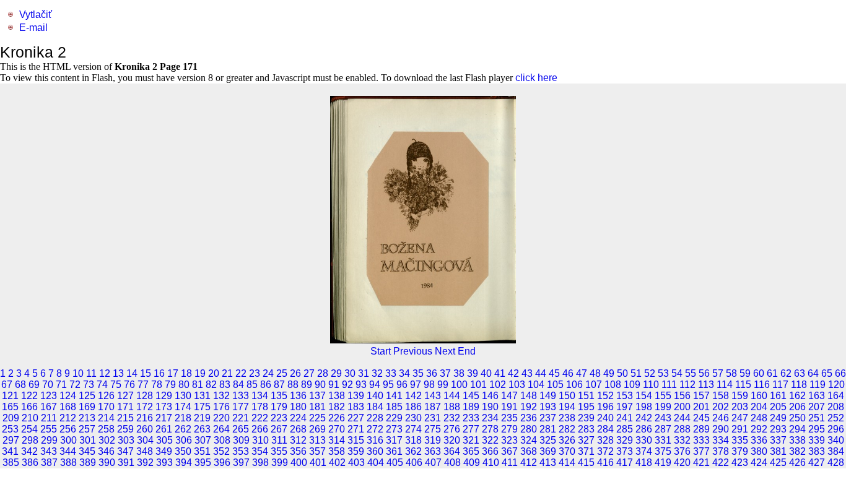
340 (835, 440)
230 (413, 418)
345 (87, 451)
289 (701, 429)
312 (298, 440)
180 (298, 407)
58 (731, 373)
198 (643, 407)
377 (701, 451)
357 (317, 451)
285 (624, 429)
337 (778, 440)
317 (394, 440)
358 (336, 451)
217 (163, 418)
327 (586, 440)
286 (643, 429)
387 (49, 462)
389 (87, 462)
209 (10, 418)
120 (836, 384)
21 (227, 373)
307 (202, 440)
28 (322, 373)
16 (159, 373)
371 (586, 451)
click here (536, 77)
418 (643, 462)
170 (106, 407)
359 (355, 451)
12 (104, 373)
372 (605, 451)
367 (509, 451)
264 (221, 429)
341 (10, 451)
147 (509, 395)
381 (778, 451)
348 (144, 451)
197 (624, 407)
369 (547, 451)
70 (47, 384)
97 (415, 384)
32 (377, 373)
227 (355, 418)
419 (663, 462)
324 (528, 440)
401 (318, 462)
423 (739, 462)
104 (536, 384)
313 (317, 440)
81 (197, 384)
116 (762, 384)
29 (336, 373)
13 (118, 373)
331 (663, 440)
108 (612, 384)
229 (394, 418)
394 (183, 462)
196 (605, 407)
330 (643, 440)
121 (10, 395)
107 (593, 384)
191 (509, 407)
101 (478, 384)
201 (701, 407)
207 (816, 407)
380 (759, 451)
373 (624, 451)
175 (202, 407)
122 (29, 395)
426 (797, 462)
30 (349, 373)
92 (347, 384)
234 (490, 418)
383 (816, 451)
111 (669, 384)
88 (293, 384)
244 (682, 418)
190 (490, 407)
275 (432, 429)
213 (87, 418)
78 (156, 384)
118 (799, 384)
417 (624, 462)
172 (144, 407)
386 (30, 462)
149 (547, 395)
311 (279, 440)
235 (509, 418)
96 (402, 384)
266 (259, 429)
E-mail (33, 27)
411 (510, 462)
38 (458, 373)
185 (394, 407)
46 (567, 373)
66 (840, 373)
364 (451, 451)
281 (547, 429)
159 (739, 395)
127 (125, 395)
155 (663, 395)
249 (778, 418)
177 (240, 407)
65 (826, 373)
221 (240, 418)
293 (778, 429)
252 (835, 418)
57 (717, 373)
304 (145, 440)
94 (374, 384)
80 (184, 384)
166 (29, 407)
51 (636, 373)
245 (701, 418)
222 (259, 418)
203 (739, 407)
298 (30, 440)
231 (432, 418)
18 (186, 373)
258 (106, 429)
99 (442, 384)
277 (471, 429)
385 (10, 462)
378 (720, 451)
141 (394, 395)
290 (720, 429)
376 (682, 451)
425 (778, 462)
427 (816, 462)
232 (451, 418)
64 (813, 373)
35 (418, 373)
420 (682, 462)
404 (375, 462)
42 (513, 373)
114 (725, 384)
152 (605, 395)
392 (145, 462)
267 (279, 429)
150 (567, 395)
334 (720, 440)
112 (687, 384)
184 (375, 407)
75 (115, 384)
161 (778, 395)
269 (317, 429)
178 (259, 407)
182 (336, 407)
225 (317, 418)
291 (739, 429)
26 (295, 373)
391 (126, 462)
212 (67, 418)
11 (91, 373)
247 (739, 418)
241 (624, 418)
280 (528, 429)
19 (200, 373)
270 (336, 429)
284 (605, 429)
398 (260, 462)
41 (499, 373)
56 (704, 373)
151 (586, 395)
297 (10, 440)
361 (394, 451)
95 (388, 384)
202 (720, 407)
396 (222, 462)
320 (451, 440)
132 (221, 395)
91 (333, 384)
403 (356, 462)
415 (586, 462)
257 (87, 429)
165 (10, 407)
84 (238, 384)
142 (413, 395)
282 (567, 429)
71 (61, 384)
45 (554, 373)
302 (106, 440)
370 (567, 451)
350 (183, 451)
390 (106, 462)
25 (281, 373)
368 (528, 451)
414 (567, 462)
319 (432, 440)
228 (375, 418)
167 (48, 407)
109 (632, 384)
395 (202, 462)
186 (413, 407)
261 (163, 429)
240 (605, 418)
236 (528, 418)
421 (701, 462)
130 (183, 395)
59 (745, 373)
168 (67, 407)
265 (240, 429)
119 (817, 384)
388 (68, 462)
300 (68, 440)
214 (106, 418)
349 (163, 451)
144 (451, 395)
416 (605, 462)
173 (163, 407)
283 (586, 429)
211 (49, 418)
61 (772, 373)
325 (547, 440)
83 (224, 384)
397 (241, 462)
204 (759, 407)
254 (29, 429)
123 (48, 395)
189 (471, 407)
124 (67, 395)
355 (279, 451)
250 (797, 418)
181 (317, 407)
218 (183, 418)
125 (87, 395)
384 (835, 451)
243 (663, 418)
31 (363, 373)
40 (486, 373)
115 (743, 384)
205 (778, 407)
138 (336, 395)
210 (30, 418)
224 (298, 418)
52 (649, 373)
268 (298, 429)
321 (471, 440)
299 (49, 440)
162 (797, 395)
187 (432, 407)
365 (471, 451)
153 (624, 395)
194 (567, 407)
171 (125, 407)
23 (254, 373)
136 (298, 395)
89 (306, 384)
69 (34, 384)
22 (240, 373)
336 (759, 440)
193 (547, 407)
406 (414, 462)
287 (663, 429)
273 (394, 429)
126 (106, 395)
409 (471, 462)
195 (586, 407)
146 (490, 395)
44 (540, 373)
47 (581, 373)
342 (29, 451)
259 (125, 429)
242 (643, 418)
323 (509, 440)
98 (429, 384)
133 (240, 395)
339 (816, 440)
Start (380, 351)
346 (106, 451)
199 (663, 407)
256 (67, 429)
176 (221, 407)
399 (279, 462)
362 (413, 451)
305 (164, 440)
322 (490, 440)
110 (651, 384)
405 (394, 462)
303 (126, 440)
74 (102, 384)
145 (471, 395)
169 (87, 407)
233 (471, 418)
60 (758, 373)
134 (259, 395)
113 (706, 384)
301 (87, 440)
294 (797, 429)
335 (739, 440)
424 (759, 462)
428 (835, 462)
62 (785, 373)
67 (6, 384)
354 (259, 451)
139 (355, 395)
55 (690, 373)
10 (78, 373)
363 (432, 451)
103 (516, 384)
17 (172, 373)
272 (375, 429)
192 (528, 407)
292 (759, 429)
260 (144, 429)
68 (20, 384)
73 (88, 384)
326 (567, 440)
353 (240, 451)
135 (279, 395)
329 (624, 440)
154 (643, 395)
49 (608, 373)
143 (432, 395)
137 (317, 395)
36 (431, 373)
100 (459, 384)
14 (131, 373)
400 (298, 462)
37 (445, 373)
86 (265, 384)
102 (497, 384)
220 (221, 418)
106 (574, 384)
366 (490, 451)
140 (375, 395)
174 (183, 407)
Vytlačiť (35, 14)
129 (163, 395)
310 (260, 440)
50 (622, 373)
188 (451, 407)
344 (67, 451)
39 (472, 373)
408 (452, 462)
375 (663, 451)
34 (404, 373)
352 (221, 451)
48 (595, 373)
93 (361, 384)
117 (780, 384)
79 (170, 384)
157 (701, 395)
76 (129, 384)
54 (676, 373)
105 (555, 384)
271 (355, 429)
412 (528, 462)
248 (759, 418)
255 (48, 429)
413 (547, 462)
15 (145, 373)
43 (527, 373)
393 (164, 462)
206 (797, 407)
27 (309, 373)
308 (222, 440)
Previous (412, 351)
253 (10, 429)
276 (451, 429)
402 (337, 462)
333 (701, 440)
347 (125, 451)
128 (144, 395)
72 (75, 384)
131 (202, 395)
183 (355, 407)
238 (567, 418)
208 (835, 407)
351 (202, 451)
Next (445, 351)
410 (490, 462)
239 (586, 418)
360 (375, 451)
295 (816, 429)
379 (739, 451)
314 (336, 440)
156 (682, 395)
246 (720, 418)
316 (375, 440)
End (467, 351)
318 (413, 440)
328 (605, 440)
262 (183, 429)
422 (720, 462)
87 (279, 384)
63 (799, 373)
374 (643, 451)
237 (547, 418)
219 (202, 418)
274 (413, 429)
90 (320, 384)
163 (816, 395)
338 (797, 440)
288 (682, 429)
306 (183, 440)
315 (355, 440)
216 (144, 418)
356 (298, 451)
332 (682, 440)
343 (48, 451)
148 (528, 395)
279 (509, 429)
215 (125, 418)
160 (759, 395)
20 (213, 373)
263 (202, 429)
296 (835, 429)
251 (816, 418)
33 (390, 373)
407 (433, 462)
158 (720, 395)
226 (336, 418)
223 (279, 418)
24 (268, 373)
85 (252, 384)
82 (211, 384)
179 (279, 407)
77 (143, 384)
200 (682, 407)
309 (241, 440)
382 (797, 451)
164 (835, 395)
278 (490, 429)
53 (663, 373)
